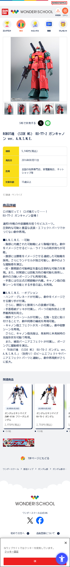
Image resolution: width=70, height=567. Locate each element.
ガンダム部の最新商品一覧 (60, 469)
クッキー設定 (11, 552)
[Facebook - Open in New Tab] (40, 520)
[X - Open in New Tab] (41, 123)
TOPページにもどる (38, 458)
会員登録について (45, 533)
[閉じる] (66, 543)
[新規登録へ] (58, 11)
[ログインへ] (65, 11)
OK (35, 561)
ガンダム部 (43, 469)
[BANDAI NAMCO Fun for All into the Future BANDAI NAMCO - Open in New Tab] (59, 3)
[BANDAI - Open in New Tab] (5, 12)
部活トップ (29, 469)
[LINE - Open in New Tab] (48, 123)
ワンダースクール (11, 469)
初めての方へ (18, 533)
